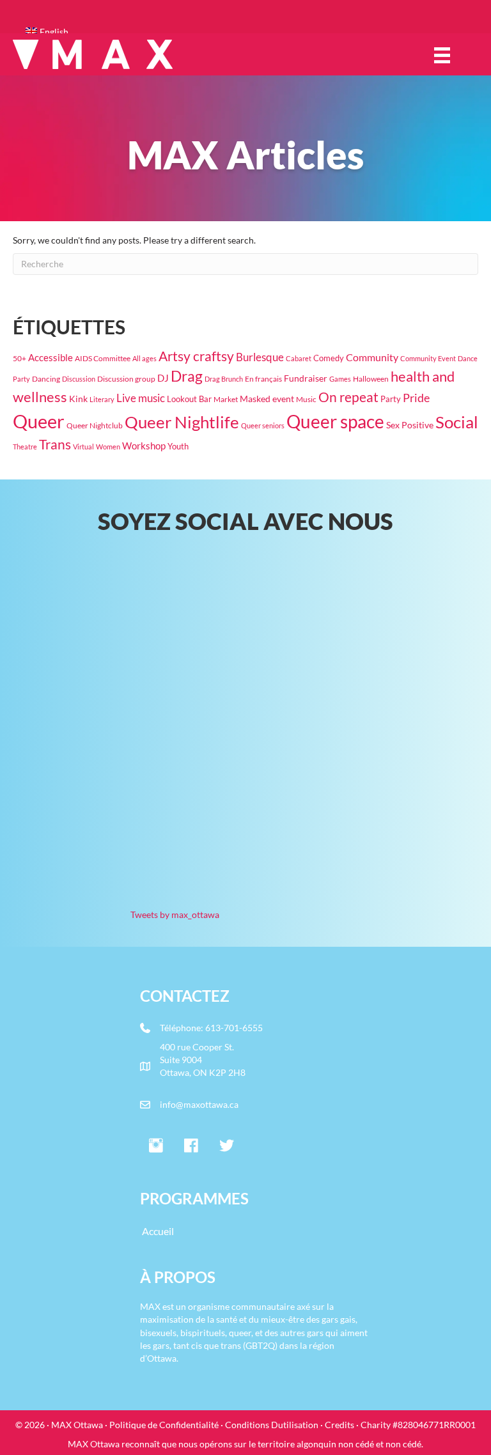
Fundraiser (305, 378)
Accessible (50, 357)
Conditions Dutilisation (271, 1424)
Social (456, 422)
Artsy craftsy (196, 356)
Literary (102, 399)
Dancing (46, 379)
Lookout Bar (189, 399)
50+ (19, 358)
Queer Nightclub (94, 425)
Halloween (371, 378)
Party (390, 399)
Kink (78, 398)
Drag (187, 376)
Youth (178, 446)
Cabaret (298, 358)
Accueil (158, 1231)
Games (340, 379)
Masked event (267, 398)
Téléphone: (182, 1027)
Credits (339, 1424)
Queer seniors (262, 425)
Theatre (25, 446)
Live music (140, 398)
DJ (163, 378)
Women (108, 446)
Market (226, 399)
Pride (416, 398)
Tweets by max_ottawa (174, 914)
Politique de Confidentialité (164, 1424)
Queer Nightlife (182, 422)
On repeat (348, 397)
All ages (144, 358)
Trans (55, 444)
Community (372, 357)
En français (263, 378)
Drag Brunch (224, 379)
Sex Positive (409, 424)
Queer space (335, 421)
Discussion (78, 379)
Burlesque (260, 357)
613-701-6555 (234, 1027)
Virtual (83, 446)
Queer (39, 421)
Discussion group (126, 379)
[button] (156, 1146)
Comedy (328, 358)
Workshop (144, 445)
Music (306, 398)
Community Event (428, 358)
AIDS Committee (102, 358)
